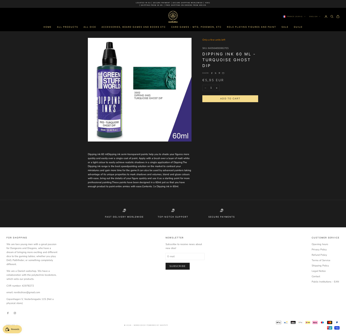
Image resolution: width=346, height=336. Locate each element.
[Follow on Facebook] (7, 313)
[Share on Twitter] (215, 73)
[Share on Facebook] (212, 73)
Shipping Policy (320, 265)
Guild (298, 27)
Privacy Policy (319, 249)
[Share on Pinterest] (219, 73)
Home (47, 27)
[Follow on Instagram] (15, 313)
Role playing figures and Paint (251, 27)
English (313, 16)
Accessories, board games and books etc (134, 27)
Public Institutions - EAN (325, 281)
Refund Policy (319, 255)
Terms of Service (321, 260)
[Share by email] (223, 73)
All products (67, 27)
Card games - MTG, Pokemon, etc (196, 27)
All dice (90, 27)
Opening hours (320, 244)
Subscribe (177, 266)
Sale (285, 27)
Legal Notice (319, 271)
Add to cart (230, 98)
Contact (316, 276)
